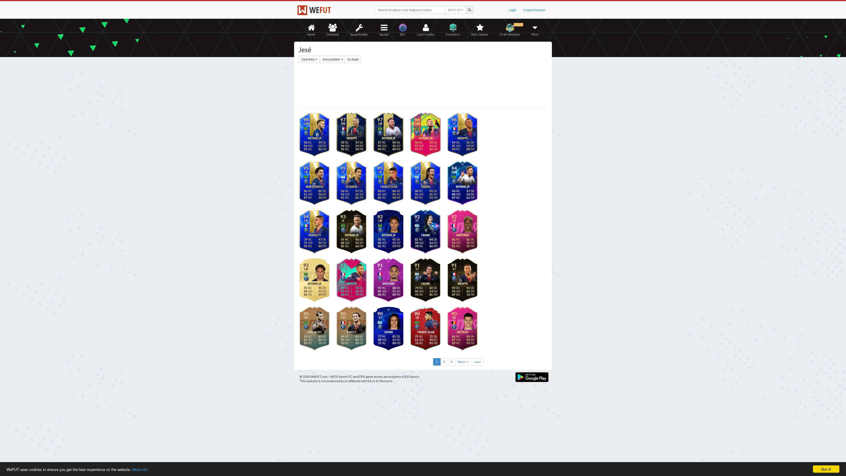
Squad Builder (359, 34)
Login (512, 10)
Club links (308, 59)
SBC (403, 34)
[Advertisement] (465, 76)
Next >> (463, 362)
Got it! (826, 469)
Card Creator (426, 34)
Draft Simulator (511, 29)
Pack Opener (479, 34)
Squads (384, 34)
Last (478, 362)
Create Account (534, 10)
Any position (332, 59)
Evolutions (453, 34)
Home (311, 34)
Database (332, 34)
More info (140, 469)
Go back (352, 59)
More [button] (535, 34)
